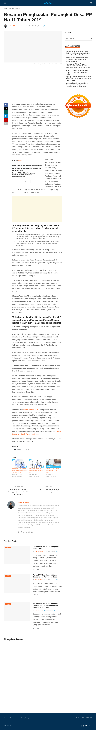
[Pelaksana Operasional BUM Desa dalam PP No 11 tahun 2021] (19, 463)
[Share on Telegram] (6, 116)
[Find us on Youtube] (86, 726)
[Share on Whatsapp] (6, 112)
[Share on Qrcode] (6, 120)
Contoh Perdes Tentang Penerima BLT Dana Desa (53, 470)
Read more (36, 569)
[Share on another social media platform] (6, 123)
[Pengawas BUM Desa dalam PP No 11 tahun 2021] (36, 463)
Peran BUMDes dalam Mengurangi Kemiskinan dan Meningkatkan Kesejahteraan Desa (23, 174)
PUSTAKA (11, 8)
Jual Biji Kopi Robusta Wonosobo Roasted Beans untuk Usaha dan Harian (77, 72)
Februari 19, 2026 (50, 579)
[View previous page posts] (25, 181)
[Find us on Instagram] (83, 726)
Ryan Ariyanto (14, 26)
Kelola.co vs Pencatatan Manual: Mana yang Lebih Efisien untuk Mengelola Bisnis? (77, 59)
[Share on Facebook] (6, 105)
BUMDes (17, 8)
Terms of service (14, 718)
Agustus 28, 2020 (25, 26)
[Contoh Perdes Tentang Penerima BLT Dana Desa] (53, 463)
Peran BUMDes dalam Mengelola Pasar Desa (27, 165)
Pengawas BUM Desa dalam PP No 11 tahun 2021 (36, 470)
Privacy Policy (25, 718)
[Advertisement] (33, 85)
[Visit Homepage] (48, 3)
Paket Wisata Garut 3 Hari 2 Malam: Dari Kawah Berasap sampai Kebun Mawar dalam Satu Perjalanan (78, 53)
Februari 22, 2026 (50, 551)
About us (6, 718)
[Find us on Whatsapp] (91, 726)
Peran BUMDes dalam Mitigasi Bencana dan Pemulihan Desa (45, 576)
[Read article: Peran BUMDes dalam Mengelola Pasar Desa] (17, 555)
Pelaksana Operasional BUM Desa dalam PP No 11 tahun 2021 (19, 470)
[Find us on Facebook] (81, 726)
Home (5, 8)
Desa (39, 26)
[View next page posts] (29, 181)
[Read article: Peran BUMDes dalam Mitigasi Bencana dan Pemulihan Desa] (17, 583)
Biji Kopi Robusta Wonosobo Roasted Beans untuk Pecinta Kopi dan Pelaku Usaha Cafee (78, 78)
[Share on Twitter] (6, 108)
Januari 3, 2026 (49, 610)
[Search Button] (91, 3)
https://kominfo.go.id (30, 410)
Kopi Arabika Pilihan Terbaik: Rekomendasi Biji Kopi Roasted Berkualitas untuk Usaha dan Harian (78, 65)
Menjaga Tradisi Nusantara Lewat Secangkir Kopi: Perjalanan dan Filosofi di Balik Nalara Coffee (77, 84)
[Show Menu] (5, 3)
